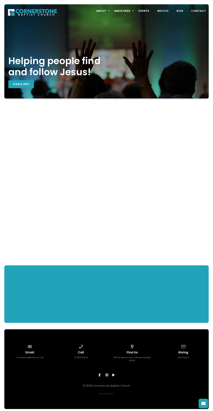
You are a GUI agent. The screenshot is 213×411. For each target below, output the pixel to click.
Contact (198, 11)
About (101, 11)
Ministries (122, 11)
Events (143, 11)
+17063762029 (81, 357)
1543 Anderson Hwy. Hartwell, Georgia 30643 (132, 359)
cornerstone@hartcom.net (29, 357)
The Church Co (106, 393)
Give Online (183, 357)
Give (179, 11)
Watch (162, 11)
